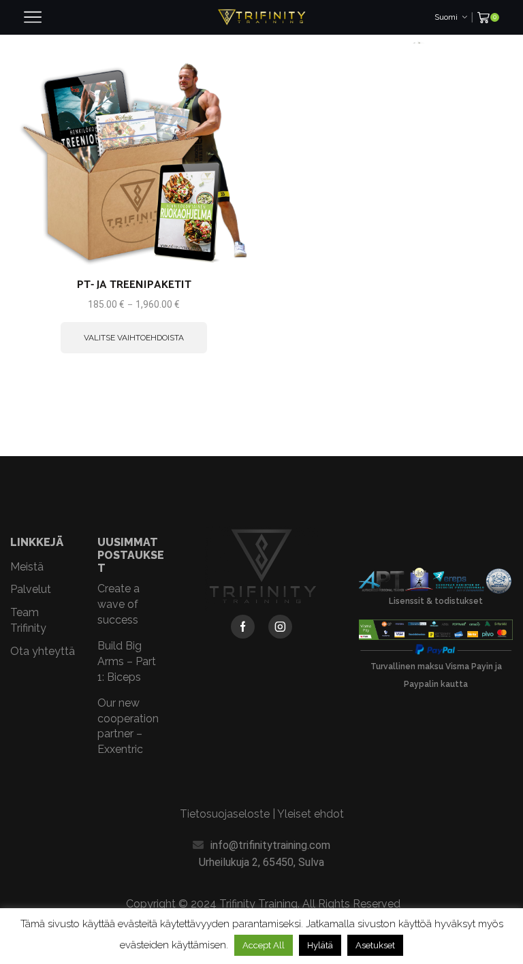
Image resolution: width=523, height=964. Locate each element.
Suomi (446, 17)
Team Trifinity (28, 620)
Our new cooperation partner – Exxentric (128, 726)
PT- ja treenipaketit (134, 285)
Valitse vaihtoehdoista (134, 337)
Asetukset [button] (375, 945)
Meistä (27, 566)
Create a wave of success (118, 604)
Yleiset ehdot (310, 813)
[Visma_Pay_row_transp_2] (436, 630)
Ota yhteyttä (42, 651)
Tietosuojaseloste (225, 813)
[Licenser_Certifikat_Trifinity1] (436, 582)
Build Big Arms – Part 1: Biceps (126, 661)
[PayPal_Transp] (436, 650)
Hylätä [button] (320, 945)
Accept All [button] (263, 945)
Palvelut (30, 589)
